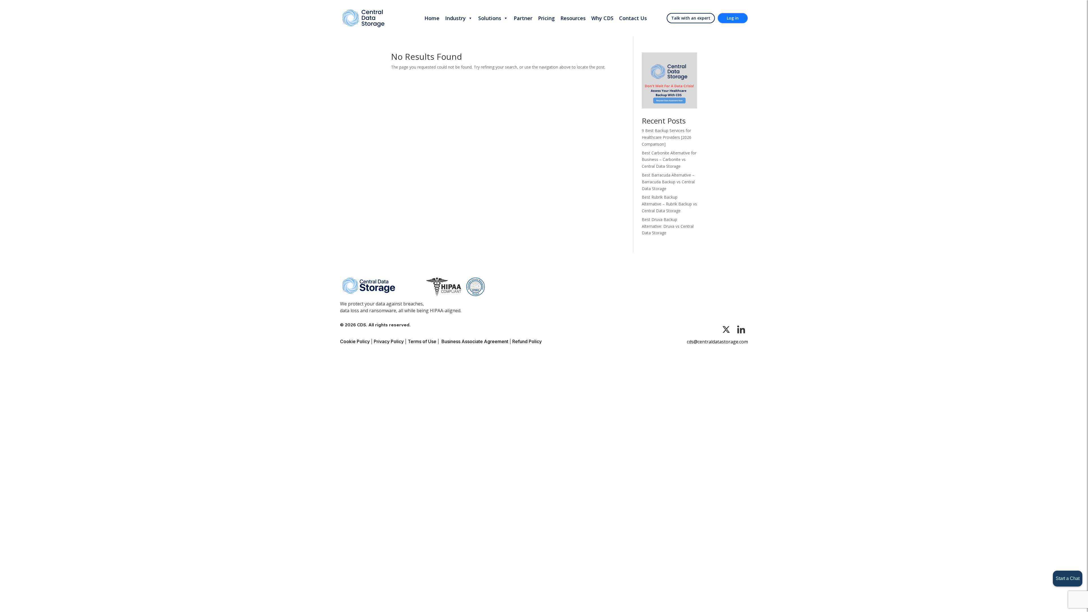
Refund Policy (527, 341)
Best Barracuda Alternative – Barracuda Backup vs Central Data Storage (668, 181)
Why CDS (602, 18)
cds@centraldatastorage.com (717, 342)
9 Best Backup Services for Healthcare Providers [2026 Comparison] (666, 137)
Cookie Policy (355, 341)
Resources (573, 18)
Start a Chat (1068, 578)
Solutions (489, 18)
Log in (733, 18)
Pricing (546, 18)
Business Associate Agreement (474, 341)
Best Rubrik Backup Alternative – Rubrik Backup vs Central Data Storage (669, 203)
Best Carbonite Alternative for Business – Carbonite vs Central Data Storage (669, 159)
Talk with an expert (690, 18)
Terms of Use (422, 341)
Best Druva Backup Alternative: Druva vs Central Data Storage (668, 226)
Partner (523, 18)
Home (431, 18)
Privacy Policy (389, 341)
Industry (455, 18)
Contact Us (633, 18)
